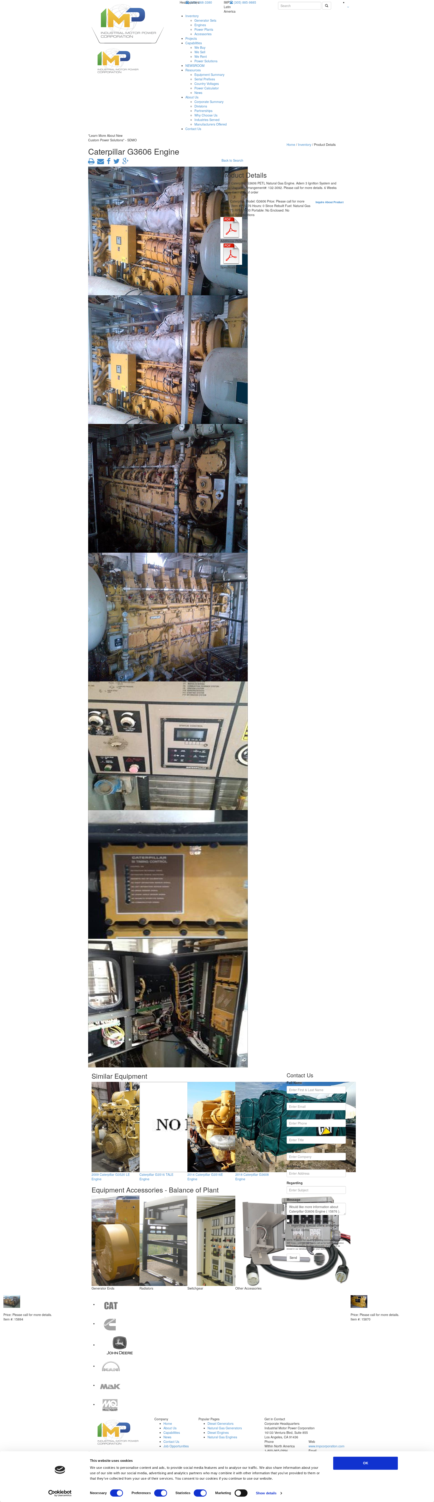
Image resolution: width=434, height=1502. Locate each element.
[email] (99, 162)
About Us (191, 97)
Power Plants (203, 29)
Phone (292, 1116)
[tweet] (115, 162)
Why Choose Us (205, 115)
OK (365, 1463)
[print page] (91, 162)
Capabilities (193, 43)
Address (293, 1166)
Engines (200, 25)
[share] (108, 162)
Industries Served (206, 119)
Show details (266, 1493)
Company (294, 1149)
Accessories (203, 34)
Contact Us (193, 128)
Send (293, 1257)
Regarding (295, 1183)
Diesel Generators (221, 1423)
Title (290, 1132)
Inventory (192, 16)
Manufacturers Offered (210, 124)
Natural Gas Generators (225, 1428)
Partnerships (203, 110)
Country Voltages (206, 83)
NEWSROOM (195, 65)
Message (293, 1199)
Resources (193, 70)
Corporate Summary (209, 101)
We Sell (199, 52)
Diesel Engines (218, 1432)
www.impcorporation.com (326, 1446)
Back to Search (232, 160)
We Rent (200, 56)
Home (291, 144)
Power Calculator (206, 88)
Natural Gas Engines (222, 1437)
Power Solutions (205, 61)
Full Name (294, 1082)
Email (291, 1099)
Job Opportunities (176, 1446)
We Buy (199, 47)
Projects (191, 38)
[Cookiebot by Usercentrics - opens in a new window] (60, 1493)
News (198, 92)
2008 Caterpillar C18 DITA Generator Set (33, 1310)
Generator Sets (205, 20)
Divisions (200, 106)
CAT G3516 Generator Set (370, 1310)
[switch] (160, 1493)
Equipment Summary (209, 74)
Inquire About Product (330, 202)
